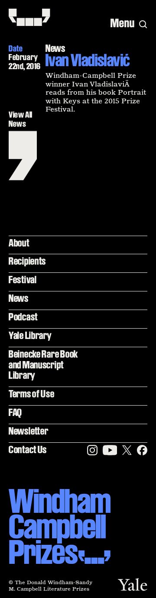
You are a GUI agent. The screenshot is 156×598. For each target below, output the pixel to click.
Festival (23, 279)
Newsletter (28, 431)
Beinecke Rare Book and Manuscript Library (43, 364)
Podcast (23, 317)
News (19, 298)
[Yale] (132, 584)
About (19, 243)
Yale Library (30, 335)
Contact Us (28, 449)
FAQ (15, 412)
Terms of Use (32, 394)
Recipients (27, 261)
